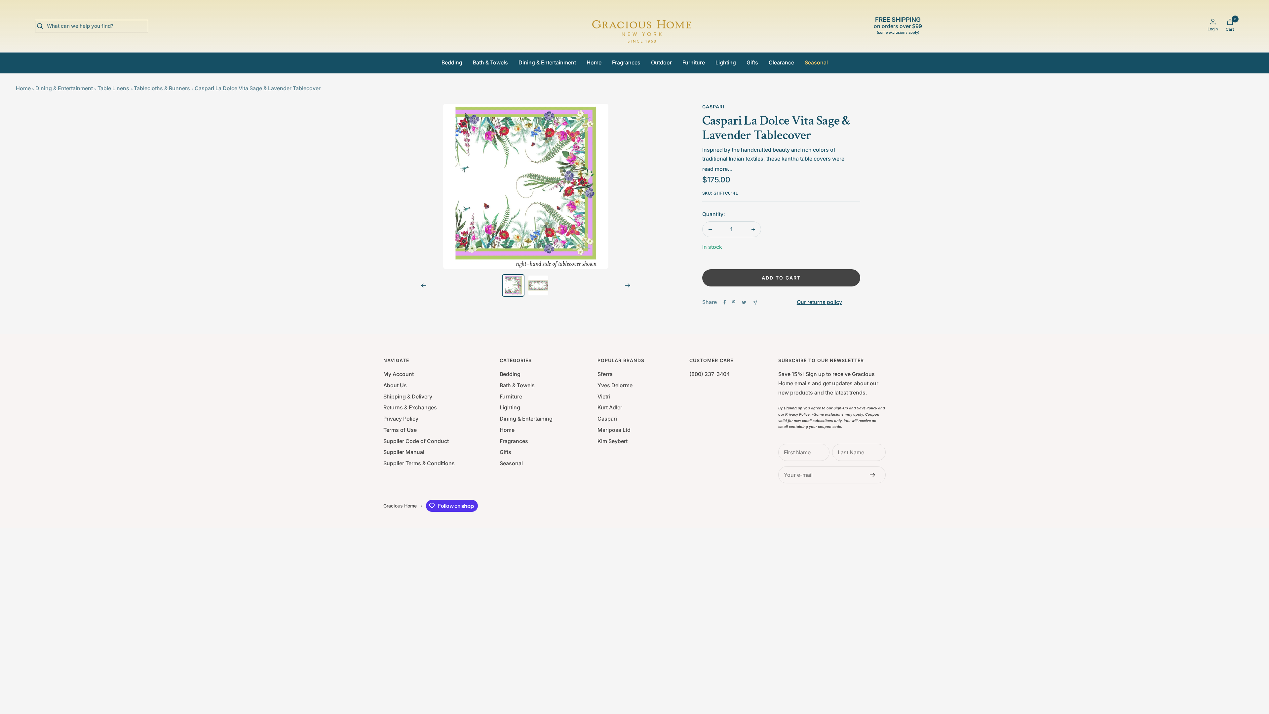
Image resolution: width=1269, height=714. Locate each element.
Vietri (603, 396)
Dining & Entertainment (547, 62)
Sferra (605, 374)
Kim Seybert (612, 441)
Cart (1230, 29)
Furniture (693, 62)
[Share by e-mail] (755, 302)
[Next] (628, 285)
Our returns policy (819, 302)
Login (1213, 28)
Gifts (752, 62)
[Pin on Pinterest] (733, 302)
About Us (395, 385)
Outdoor (661, 62)
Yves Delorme (615, 385)
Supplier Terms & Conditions (419, 463)
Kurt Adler (609, 407)
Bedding (452, 62)
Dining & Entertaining (526, 418)
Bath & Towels (490, 62)
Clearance (781, 62)
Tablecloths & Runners (162, 88)
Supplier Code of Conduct (416, 441)
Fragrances (626, 62)
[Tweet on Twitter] (744, 302)
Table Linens (113, 88)
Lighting (725, 62)
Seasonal (816, 62)
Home (594, 62)
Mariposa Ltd (614, 430)
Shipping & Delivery (407, 396)
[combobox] (96, 26)
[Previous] (423, 285)
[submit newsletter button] (874, 474)
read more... (717, 169)
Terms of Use (400, 430)
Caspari (713, 106)
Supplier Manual (403, 452)
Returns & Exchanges (410, 407)
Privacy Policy (400, 418)
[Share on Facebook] (724, 302)
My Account (398, 374)
